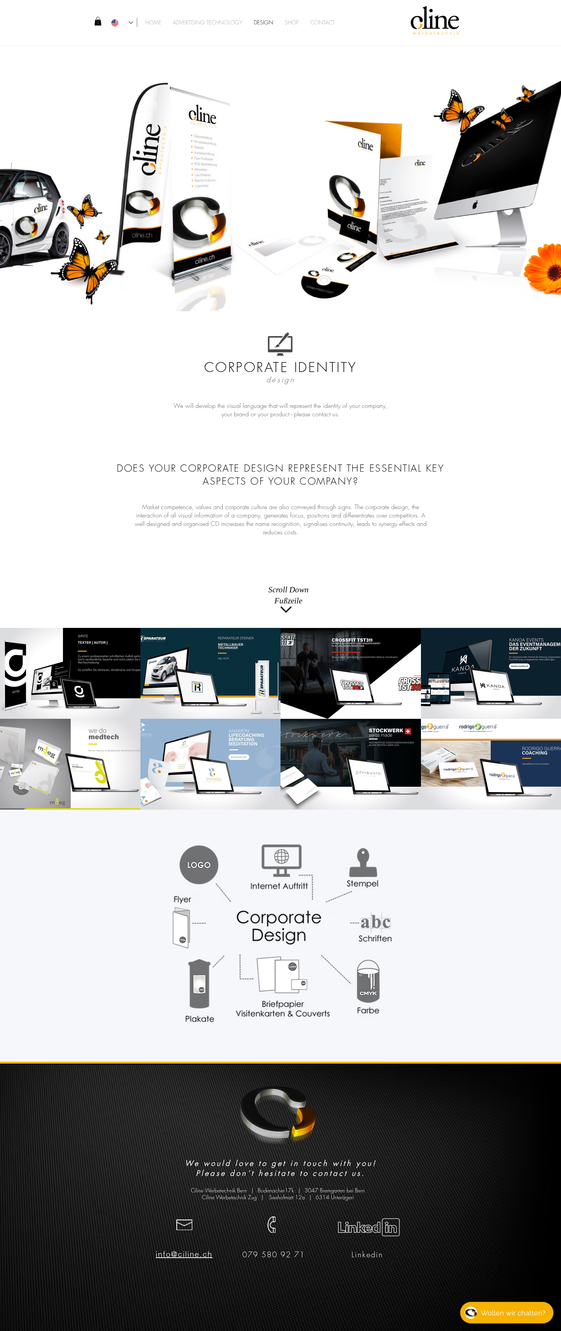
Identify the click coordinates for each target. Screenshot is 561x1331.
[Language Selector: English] (122, 22)
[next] (544, 725)
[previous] (16, 725)
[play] (545, 803)
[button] (98, 21)
